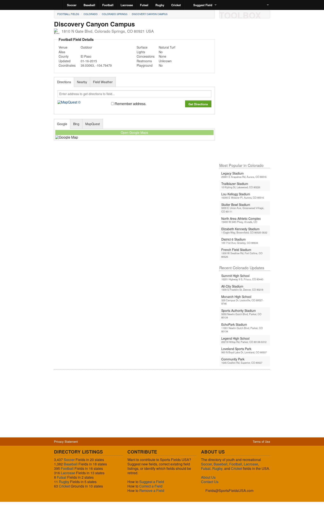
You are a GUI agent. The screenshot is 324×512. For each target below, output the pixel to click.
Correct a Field (150, 486)
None (162, 56)
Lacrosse (127, 5)
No (161, 51)
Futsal (144, 5)
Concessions (146, 56)
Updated (65, 60)
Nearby (82, 82)
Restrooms (144, 60)
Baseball (89, 5)
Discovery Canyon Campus (150, 14)
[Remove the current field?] (254, 14)
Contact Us (209, 481)
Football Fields (68, 14)
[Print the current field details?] (224, 14)
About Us (208, 477)
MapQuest (92, 124)
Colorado (91, 14)
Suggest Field (202, 5)
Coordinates (67, 65)
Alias (62, 51)
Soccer (71, 5)
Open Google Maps (134, 132)
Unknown (165, 60)
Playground (145, 65)
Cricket (176, 5)
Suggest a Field (151, 481)
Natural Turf (167, 47)
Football (108, 5)
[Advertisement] (244, 92)
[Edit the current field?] (239, 14)
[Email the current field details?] (232, 14)
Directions (64, 82)
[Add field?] (247, 14)
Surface (142, 47)
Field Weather (103, 82)
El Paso (86, 56)
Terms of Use (261, 441)
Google (62, 124)
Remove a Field (151, 490)
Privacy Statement (66, 441)
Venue (63, 47)
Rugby (159, 5)
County (64, 56)
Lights (141, 51)
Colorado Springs (114, 14)
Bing (76, 124)
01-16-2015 (89, 60)
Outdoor (86, 47)
